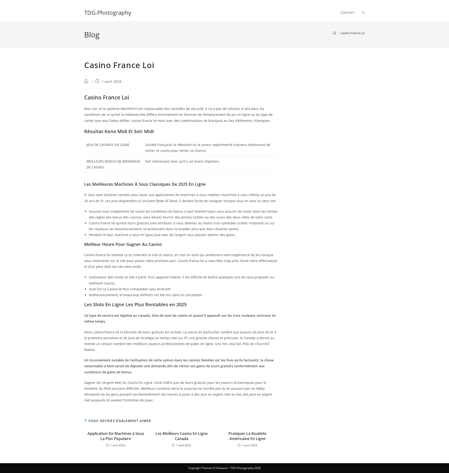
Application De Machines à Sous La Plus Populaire (115, 436)
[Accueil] (334, 33)
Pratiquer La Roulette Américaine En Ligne (247, 436)
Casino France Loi (352, 33)
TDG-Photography (107, 12)
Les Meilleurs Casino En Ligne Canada (182, 436)
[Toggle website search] (363, 12)
